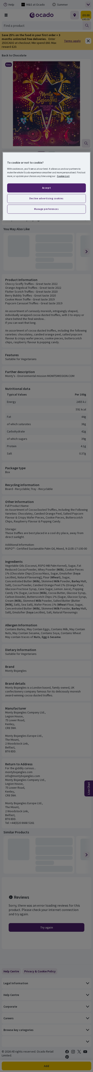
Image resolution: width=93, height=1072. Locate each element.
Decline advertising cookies (46, 198)
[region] (46, 186)
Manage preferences (46, 208)
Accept (46, 187)
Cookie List (63, 175)
